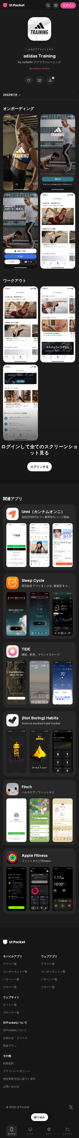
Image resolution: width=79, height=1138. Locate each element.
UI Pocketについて (14, 1030)
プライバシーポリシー (16, 1071)
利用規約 (8, 1063)
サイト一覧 (10, 1004)
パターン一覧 (11, 979)
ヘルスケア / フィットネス (39, 49)
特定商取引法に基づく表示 (19, 1078)
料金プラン (10, 1045)
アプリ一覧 (10, 963)
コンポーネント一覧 (15, 971)
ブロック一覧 (11, 1012)
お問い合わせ (11, 1086)
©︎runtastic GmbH (39, 68)
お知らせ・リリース (15, 1037)
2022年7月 (10, 94)
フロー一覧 (10, 987)
